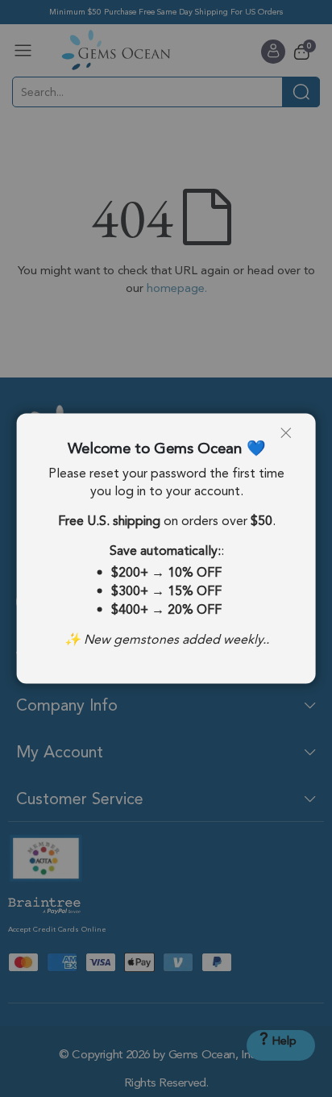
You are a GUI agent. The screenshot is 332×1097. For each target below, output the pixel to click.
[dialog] (166, 548)
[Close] (291, 438)
